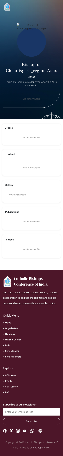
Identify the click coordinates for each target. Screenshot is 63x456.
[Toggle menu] (57, 7)
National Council (13, 339)
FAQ (7, 392)
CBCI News (10, 375)
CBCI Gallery (11, 386)
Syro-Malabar (12, 351)
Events (8, 381)
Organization (11, 328)
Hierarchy (10, 334)
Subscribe (31, 421)
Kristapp (37, 447)
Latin (7, 345)
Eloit (47, 447)
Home (8, 322)
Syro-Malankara (13, 356)
